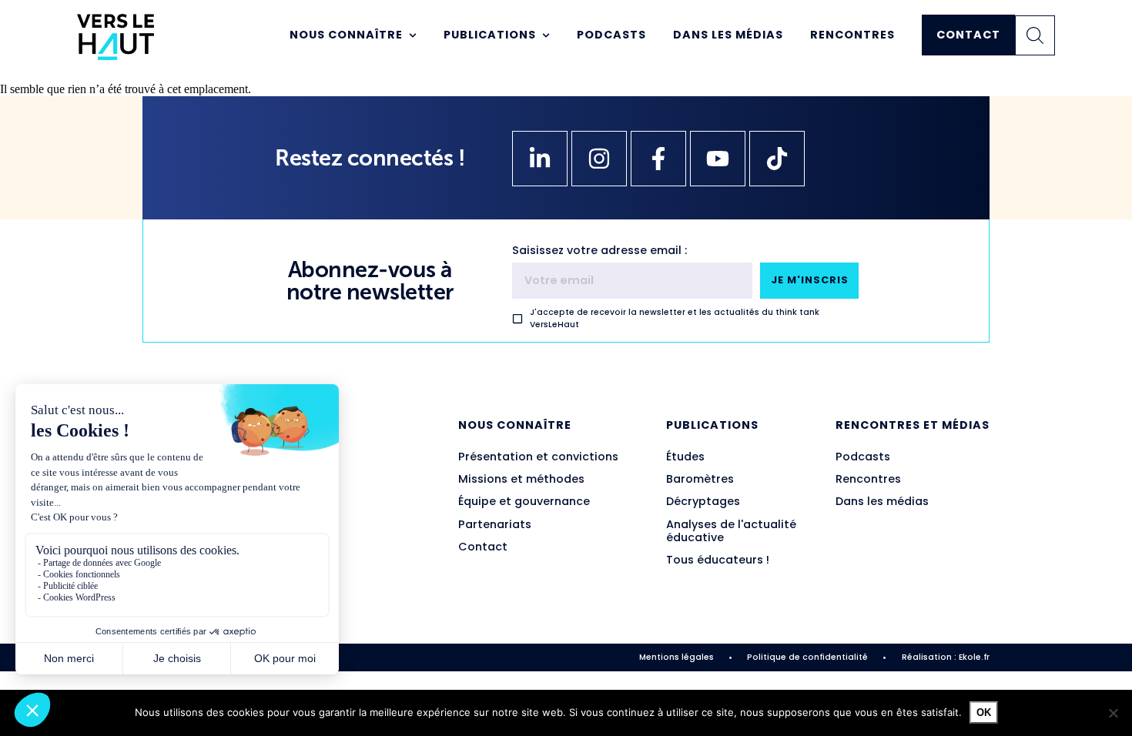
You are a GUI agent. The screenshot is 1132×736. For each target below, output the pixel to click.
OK (983, 712)
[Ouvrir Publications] (546, 35)
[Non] (1112, 713)
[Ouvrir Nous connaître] (413, 35)
